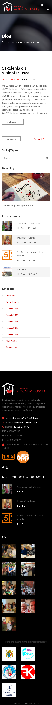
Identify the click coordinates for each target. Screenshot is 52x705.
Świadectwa (11, 347)
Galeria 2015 (12, 315)
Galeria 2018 (12, 334)
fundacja (31, 79)
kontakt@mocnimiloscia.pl (24, 422)
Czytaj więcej (12, 122)
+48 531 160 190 (20, 426)
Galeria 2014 (12, 308)
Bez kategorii (12, 302)
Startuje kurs (23, 269)
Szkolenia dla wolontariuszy (15, 70)
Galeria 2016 (12, 321)
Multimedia (11, 340)
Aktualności (11, 295)
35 (34, 138)
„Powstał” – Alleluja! (26, 237)
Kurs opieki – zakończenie (29, 223)
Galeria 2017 (12, 328)
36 (38, 138)
